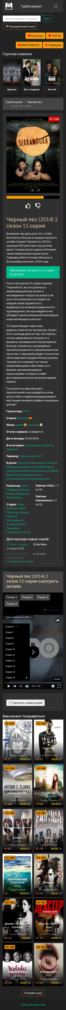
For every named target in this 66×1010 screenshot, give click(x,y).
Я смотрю (52, 610)
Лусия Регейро (27, 462)
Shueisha (11, 508)
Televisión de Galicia (18, 532)
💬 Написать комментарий (25, 702)
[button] (19, 561)
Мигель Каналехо (35, 470)
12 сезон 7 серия (17, 544)
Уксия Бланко (14, 470)
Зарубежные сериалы (39, 445)
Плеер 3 (42, 597)
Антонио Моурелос (38, 478)
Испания (22, 418)
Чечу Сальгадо (23, 474)
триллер (33, 424)
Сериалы (12, 449)
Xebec (20, 504)
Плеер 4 (12, 603)
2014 (26, 411)
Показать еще (33, 992)
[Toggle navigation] (56, 6)
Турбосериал (31, 6)
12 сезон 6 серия (17, 553)
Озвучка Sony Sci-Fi (31, 456)
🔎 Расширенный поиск (20, 26)
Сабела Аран (45, 466)
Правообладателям (33, 1004)
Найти (47, 18)
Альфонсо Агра (26, 466)
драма (19, 424)
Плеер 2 (27, 597)
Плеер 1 (12, 597)
